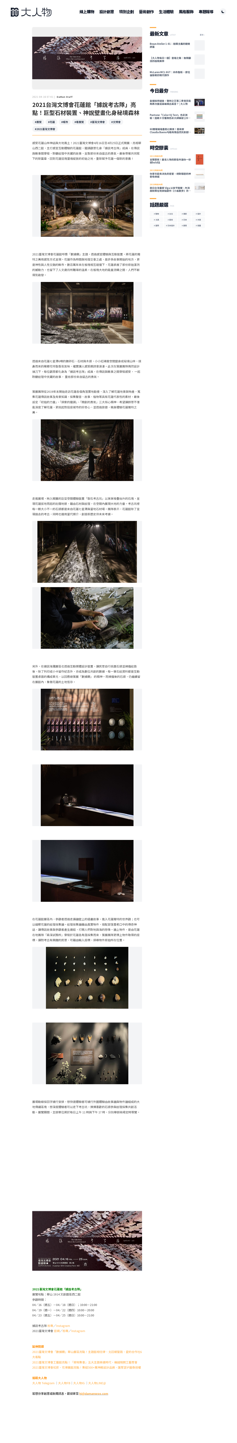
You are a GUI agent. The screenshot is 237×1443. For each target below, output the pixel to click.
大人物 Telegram (43, 1383)
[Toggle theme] (223, 11)
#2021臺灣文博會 (45, 129)
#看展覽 (79, 122)
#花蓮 (51, 122)
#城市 (64, 122)
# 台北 (170, 213)
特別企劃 (126, 11)
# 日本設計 (170, 225)
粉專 (50, 1326)
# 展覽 (184, 225)
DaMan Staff (65, 96)
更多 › (202, 34)
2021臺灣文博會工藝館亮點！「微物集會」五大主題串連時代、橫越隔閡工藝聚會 (84, 1362)
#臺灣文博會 (97, 122)
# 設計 (198, 213)
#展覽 (38, 122)
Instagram (63, 1326)
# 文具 (156, 219)
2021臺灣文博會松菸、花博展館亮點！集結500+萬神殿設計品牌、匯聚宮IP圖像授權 (86, 1367)
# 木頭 (198, 219)
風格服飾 (186, 11)
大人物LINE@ (97, 1383)
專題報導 (206, 11)
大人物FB (64, 1383)
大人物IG (79, 1383)
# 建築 (156, 225)
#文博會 (116, 122)
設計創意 (106, 11)
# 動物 (156, 213)
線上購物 (86, 11)
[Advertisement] (87, 1419)
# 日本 (184, 219)
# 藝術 (170, 219)
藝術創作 (146, 11)
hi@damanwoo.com (93, 1393)
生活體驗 (166, 11)
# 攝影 (184, 213)
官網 (57, 1331)
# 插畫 (198, 225)
